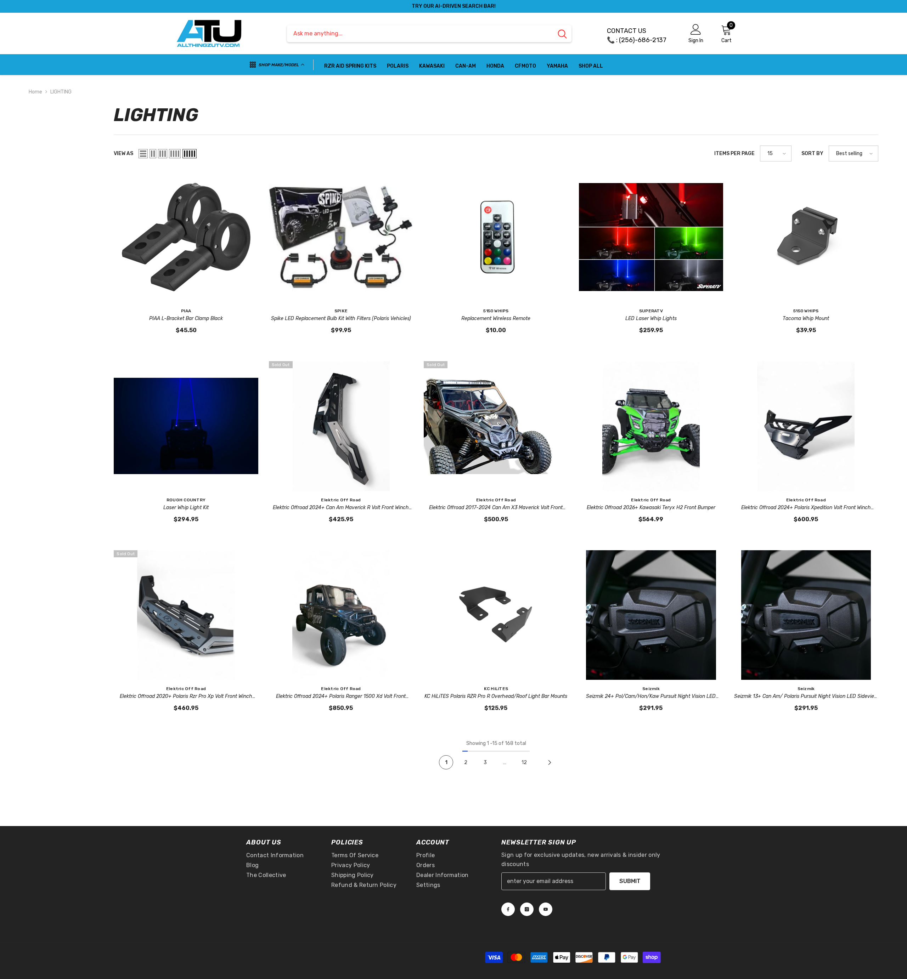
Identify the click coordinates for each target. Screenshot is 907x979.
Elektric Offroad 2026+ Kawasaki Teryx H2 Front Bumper (651, 508)
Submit (630, 881)
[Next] (549, 762)
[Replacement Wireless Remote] (496, 237)
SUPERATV (651, 310)
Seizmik (651, 688)
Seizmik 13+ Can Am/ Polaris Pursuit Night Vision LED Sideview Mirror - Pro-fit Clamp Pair (806, 696)
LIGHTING (61, 92)
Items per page (734, 153)
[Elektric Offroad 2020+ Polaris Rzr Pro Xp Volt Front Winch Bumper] (186, 615)
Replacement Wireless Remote (495, 318)
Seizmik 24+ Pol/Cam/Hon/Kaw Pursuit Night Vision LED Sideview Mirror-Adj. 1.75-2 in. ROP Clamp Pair (651, 696)
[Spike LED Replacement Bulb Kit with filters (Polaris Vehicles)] (341, 237)
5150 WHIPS (495, 310)
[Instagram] (527, 909)
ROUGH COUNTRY (186, 499)
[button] (143, 153)
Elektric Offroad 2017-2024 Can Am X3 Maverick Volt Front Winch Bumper (496, 508)
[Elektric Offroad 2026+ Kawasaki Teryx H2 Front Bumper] (651, 426)
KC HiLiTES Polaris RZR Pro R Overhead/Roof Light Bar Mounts (495, 696)
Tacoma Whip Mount (806, 318)
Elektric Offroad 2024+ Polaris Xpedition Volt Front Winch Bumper (806, 508)
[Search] (429, 33)
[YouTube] (545, 909)
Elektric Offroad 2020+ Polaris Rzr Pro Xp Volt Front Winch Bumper (186, 696)
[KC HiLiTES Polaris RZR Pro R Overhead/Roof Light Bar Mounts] (496, 615)
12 (524, 762)
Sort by (812, 153)
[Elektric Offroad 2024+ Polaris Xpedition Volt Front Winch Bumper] (806, 426)
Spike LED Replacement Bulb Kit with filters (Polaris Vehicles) (341, 318)
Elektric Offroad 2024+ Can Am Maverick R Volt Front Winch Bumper (341, 508)
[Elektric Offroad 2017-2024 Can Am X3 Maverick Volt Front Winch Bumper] (496, 426)
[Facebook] (508, 909)
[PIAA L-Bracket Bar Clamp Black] (186, 237)
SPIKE (341, 310)
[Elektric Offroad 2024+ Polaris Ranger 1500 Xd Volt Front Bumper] (341, 615)
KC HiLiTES (496, 688)
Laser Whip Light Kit (186, 508)
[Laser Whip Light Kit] (186, 426)
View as (123, 153)
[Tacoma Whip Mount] (806, 237)
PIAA (186, 310)
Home (35, 92)
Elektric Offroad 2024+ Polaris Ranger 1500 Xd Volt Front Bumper (341, 696)
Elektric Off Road (341, 499)
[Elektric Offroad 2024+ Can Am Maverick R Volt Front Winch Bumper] (341, 426)
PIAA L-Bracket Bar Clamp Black (186, 318)
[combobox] (420, 33)
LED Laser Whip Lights (651, 318)
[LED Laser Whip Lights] (651, 237)
